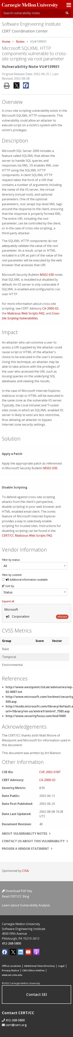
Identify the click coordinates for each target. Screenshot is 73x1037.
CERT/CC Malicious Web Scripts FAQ (27, 535)
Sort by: (9, 586)
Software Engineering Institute (31, 24)
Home (6, 41)
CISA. (25, 871)
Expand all (8, 601)
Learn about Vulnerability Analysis (26, 905)
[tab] (36, 613)
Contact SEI (36, 994)
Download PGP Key (18, 891)
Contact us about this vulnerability (33, 841)
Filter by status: (11, 560)
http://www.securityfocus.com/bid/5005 (36, 716)
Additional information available (28, 579)
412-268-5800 (11, 943)
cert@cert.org (16, 1025)
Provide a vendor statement (25, 849)
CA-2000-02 (50, 308)
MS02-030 (47, 275)
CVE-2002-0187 (49, 772)
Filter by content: (12, 575)
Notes (20, 41)
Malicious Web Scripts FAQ (25, 313)
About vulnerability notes (24, 833)
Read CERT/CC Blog (15, 896)
